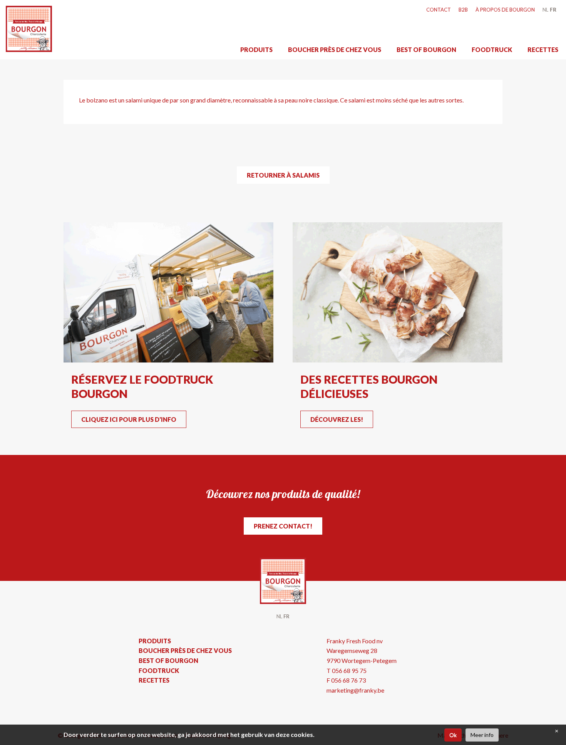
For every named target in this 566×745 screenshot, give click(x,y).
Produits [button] (256, 49)
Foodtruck (492, 49)
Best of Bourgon (426, 49)
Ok (453, 735)
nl (545, 10)
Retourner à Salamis (283, 175)
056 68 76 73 (348, 680)
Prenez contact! (283, 526)
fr (553, 10)
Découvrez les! (336, 419)
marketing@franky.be (355, 690)
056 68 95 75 (349, 670)
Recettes (542, 49)
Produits (155, 640)
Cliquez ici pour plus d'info (128, 419)
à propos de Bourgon (505, 10)
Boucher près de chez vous (334, 49)
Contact (438, 10)
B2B (463, 10)
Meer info (482, 735)
